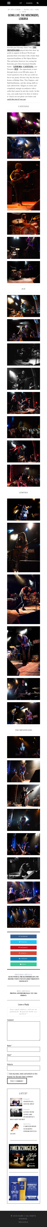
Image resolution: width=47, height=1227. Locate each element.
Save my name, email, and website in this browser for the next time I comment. (22, 1075)
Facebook (24, 936)
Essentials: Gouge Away (29, 1102)
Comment (10, 1019)
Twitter (23, 942)
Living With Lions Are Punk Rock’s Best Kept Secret (22, 1115)
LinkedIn (23, 959)
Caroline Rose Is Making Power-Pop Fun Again (23, 1130)
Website (10, 1064)
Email (23, 964)
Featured (26, 1099)
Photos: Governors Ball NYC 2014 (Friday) (23, 993)
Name (9, 1045)
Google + (23, 953)
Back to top (23, 1222)
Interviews (27, 1124)
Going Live (28, 9)
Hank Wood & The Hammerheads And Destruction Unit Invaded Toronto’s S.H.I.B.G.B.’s (23, 977)
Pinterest (24, 947)
